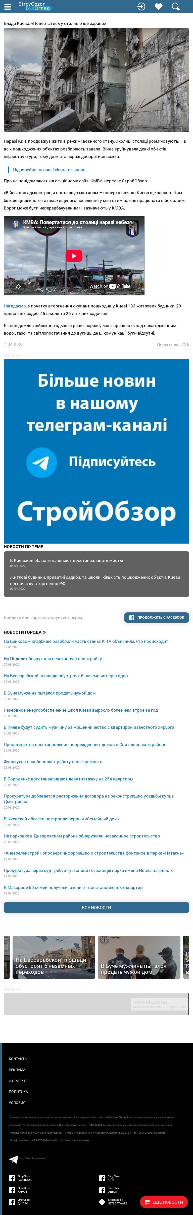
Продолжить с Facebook (160, 617)
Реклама (17, 1069)
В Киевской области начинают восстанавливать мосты (66, 562)
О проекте (18, 1080)
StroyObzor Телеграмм (32, 1158)
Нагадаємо (15, 306)
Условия (17, 1102)
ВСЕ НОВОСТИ (96, 907)
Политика (18, 1091)
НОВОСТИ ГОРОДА (25, 632)
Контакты (18, 1058)
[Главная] (36, 6)
